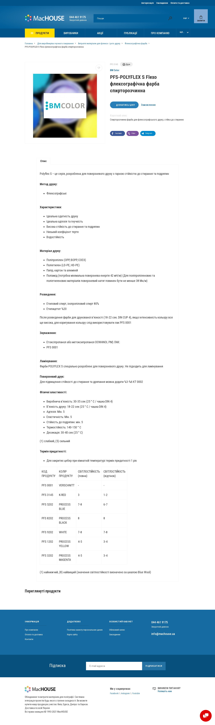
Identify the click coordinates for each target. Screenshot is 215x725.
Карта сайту (72, 634)
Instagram (125, 693)
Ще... (182, 32)
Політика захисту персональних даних (85, 630)
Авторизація (147, 3)
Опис (43, 161)
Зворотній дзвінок (78, 20)
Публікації (130, 33)
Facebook (114, 693)
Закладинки (162, 3)
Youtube (136, 693)
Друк (127, 64)
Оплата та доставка (179, 3)
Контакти (29, 639)
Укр (185, 18)
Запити (201, 21)
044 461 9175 (77, 17)
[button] (117, 133)
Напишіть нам (165, 691)
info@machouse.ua (163, 634)
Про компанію (160, 33)
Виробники (71, 33)
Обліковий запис (117, 630)
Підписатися (153, 666)
